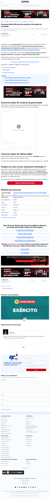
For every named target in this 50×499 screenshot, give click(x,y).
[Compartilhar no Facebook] (41, 34)
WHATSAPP (25, 249)
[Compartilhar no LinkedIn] (44, 34)
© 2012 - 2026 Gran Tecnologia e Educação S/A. (25, 478)
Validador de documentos (6, 425)
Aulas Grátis (28, 443)
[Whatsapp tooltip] (28, 487)
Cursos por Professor (5, 453)
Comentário (4, 379)
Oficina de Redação (5, 455)
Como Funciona (4, 419)
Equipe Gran (5, 33)
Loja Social (3, 423)
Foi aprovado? (32, 431)
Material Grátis (29, 439)
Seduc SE (16, 21)
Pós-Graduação (4, 445)
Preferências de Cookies (6, 433)
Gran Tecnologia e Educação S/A (20, 491)
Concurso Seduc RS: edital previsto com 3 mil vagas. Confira (18, 77)
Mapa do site (25, 483)
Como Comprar (4, 421)
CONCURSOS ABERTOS (25, 237)
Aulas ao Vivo (28, 441)
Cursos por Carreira (5, 449)
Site (2, 404)
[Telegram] (35, 487)
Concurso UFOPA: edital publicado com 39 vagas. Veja (16, 80)
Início (2, 21)
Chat (28, 419)
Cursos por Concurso (5, 447)
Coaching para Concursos (6, 439)
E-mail (2, 399)
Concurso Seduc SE (23, 21)
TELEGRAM (25, 253)
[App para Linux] (17, 487)
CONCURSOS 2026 (25, 234)
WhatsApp (29, 421)
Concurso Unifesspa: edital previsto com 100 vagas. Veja (17, 82)
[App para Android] (22, 487)
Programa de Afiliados (5, 429)
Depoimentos (29, 437)
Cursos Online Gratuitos (6, 457)
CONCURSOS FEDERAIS (25, 230)
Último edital (6, 70)
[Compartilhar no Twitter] (43, 34)
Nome (2, 395)
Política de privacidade (25, 480)
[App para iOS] (19, 487)
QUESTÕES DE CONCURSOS (25, 241)
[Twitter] (33, 487)
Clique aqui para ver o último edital (8, 217)
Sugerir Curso (29, 445)
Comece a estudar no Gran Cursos (25, 261)
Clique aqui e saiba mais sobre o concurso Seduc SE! (25, 62)
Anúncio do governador (9, 67)
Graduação (3, 443)
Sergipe (11, 21)
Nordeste (6, 21)
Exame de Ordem (4, 441)
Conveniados (3, 427)
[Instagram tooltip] (26, 487)
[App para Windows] (15, 487)
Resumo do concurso (8, 72)
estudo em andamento (18, 197)
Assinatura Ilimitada (5, 437)
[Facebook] (31, 487)
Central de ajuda (30, 418)
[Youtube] (24, 487)
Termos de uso (25, 481)
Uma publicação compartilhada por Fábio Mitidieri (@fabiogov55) (18, 147)
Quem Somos (4, 418)
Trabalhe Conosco (4, 431)
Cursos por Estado (5, 451)
